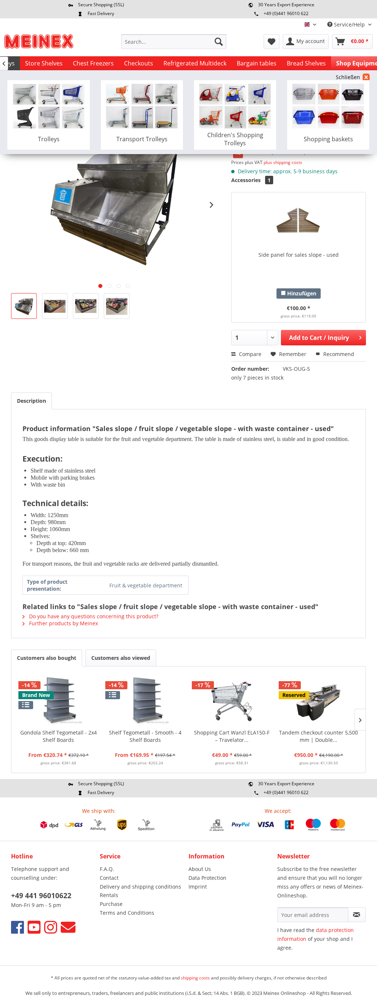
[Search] (218, 41)
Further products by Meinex (63, 623)
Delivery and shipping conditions (140, 886)
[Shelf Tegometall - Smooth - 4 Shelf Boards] (145, 699)
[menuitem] (174, 41)
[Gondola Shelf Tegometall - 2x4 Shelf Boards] (58, 699)
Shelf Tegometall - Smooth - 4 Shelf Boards (145, 736)
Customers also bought (46, 657)
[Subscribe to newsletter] (357, 914)
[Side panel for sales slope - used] (298, 222)
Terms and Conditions (127, 912)
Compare (249, 354)
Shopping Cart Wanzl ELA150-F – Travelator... (231, 736)
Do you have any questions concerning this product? (93, 616)
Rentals (109, 895)
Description (31, 400)
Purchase (111, 903)
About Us (199, 868)
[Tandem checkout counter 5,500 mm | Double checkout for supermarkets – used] (319, 699)
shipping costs (195, 978)
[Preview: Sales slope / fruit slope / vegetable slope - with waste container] (24, 306)
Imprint (197, 886)
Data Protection (207, 877)
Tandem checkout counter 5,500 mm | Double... (318, 736)
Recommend (338, 354)
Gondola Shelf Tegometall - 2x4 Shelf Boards (58, 736)
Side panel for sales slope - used (298, 254)
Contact (109, 877)
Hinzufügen (301, 293)
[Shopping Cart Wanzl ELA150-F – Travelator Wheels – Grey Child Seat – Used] (232, 699)
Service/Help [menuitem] (349, 24)
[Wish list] (271, 41)
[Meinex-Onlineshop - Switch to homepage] (39, 43)
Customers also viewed (120, 657)
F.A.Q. (107, 868)
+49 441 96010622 (41, 895)
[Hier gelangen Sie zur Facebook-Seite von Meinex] (17, 927)
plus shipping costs (283, 162)
